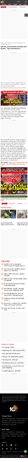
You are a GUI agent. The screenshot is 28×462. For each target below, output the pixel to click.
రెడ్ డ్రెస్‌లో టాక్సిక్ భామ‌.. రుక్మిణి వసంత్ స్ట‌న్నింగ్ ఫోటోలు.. (14, 350)
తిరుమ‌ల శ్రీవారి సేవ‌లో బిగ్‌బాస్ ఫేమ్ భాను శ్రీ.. (11, 353)
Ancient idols (11, 203)
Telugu (2, 42)
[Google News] (7, 449)
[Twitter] (7, 445)
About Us (4, 451)
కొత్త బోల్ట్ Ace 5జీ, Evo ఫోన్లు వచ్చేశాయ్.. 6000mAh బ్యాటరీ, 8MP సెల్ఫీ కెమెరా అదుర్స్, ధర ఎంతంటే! (14, 265)
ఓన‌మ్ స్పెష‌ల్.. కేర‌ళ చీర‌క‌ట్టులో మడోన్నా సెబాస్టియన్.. (13, 356)
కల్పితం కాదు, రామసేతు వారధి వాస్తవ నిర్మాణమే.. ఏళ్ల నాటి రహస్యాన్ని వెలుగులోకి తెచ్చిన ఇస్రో (14, 164)
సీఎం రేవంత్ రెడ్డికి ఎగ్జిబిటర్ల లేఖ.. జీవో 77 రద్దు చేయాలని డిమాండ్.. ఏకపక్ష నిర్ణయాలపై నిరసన (13, 294)
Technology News (6, 422)
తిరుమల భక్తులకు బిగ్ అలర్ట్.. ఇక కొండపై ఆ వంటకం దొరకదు (14, 308)
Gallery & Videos (7, 344)
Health (3, 437)
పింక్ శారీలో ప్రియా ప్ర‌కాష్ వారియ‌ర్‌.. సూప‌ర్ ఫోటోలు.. (13, 363)
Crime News (20, 436)
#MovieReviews (23, 7)
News (3, 418)
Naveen (7, 87)
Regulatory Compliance (12, 451)
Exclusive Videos (6, 436)
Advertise (4, 453)
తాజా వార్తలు (3, 4)
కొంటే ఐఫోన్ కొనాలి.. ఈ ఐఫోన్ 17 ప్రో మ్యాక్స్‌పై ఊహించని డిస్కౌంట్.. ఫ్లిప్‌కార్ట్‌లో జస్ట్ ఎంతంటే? (14, 289)
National (5, 42)
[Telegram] (16, 449)
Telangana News (20, 432)
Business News (21, 420)
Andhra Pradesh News (22, 418)
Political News (5, 424)
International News (14, 434)
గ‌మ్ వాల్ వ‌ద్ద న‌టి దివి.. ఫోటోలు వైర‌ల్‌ (10, 359)
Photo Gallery (5, 434)
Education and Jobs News (18, 422)
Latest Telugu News (10, 418)
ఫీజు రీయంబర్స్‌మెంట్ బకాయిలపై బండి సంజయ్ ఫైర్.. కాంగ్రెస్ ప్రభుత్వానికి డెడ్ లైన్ (14, 284)
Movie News (5, 420)
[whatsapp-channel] (14, 196)
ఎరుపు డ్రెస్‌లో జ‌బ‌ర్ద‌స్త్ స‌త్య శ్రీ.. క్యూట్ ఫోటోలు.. (11, 370)
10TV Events (13, 424)
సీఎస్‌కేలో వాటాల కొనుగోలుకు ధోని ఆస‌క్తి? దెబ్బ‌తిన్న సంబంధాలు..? (14, 299)
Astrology (13, 436)
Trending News (10, 432)
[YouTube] (11, 445)
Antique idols (19, 203)
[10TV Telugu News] (2, 1)
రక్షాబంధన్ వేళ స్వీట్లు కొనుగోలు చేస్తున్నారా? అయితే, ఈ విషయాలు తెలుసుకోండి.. (7, 223)
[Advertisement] (14, 25)
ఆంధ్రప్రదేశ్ (15, 4)
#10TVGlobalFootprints (12, 7)
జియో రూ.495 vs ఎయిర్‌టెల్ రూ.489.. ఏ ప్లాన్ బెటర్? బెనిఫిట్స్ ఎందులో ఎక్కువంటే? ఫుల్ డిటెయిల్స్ (15, 304)
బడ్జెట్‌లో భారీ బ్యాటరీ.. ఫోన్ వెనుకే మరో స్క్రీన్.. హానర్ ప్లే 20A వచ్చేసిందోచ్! (15, 279)
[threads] (3, 449)
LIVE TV (18, 1)
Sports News (23, 434)
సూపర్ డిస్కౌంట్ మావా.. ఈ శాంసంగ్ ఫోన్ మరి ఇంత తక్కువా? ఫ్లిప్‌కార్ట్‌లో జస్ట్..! (13, 366)
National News (12, 420)
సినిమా (20, 4)
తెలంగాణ (9, 4)
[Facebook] (3, 445)
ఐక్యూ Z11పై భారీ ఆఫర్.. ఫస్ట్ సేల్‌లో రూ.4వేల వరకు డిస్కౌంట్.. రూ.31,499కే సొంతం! (14, 269)
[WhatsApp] (11, 449)
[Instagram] (16, 445)
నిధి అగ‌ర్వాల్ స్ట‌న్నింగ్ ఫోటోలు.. (8, 347)
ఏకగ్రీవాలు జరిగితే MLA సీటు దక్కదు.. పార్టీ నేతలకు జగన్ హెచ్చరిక (14, 274)
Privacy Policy (22, 451)
